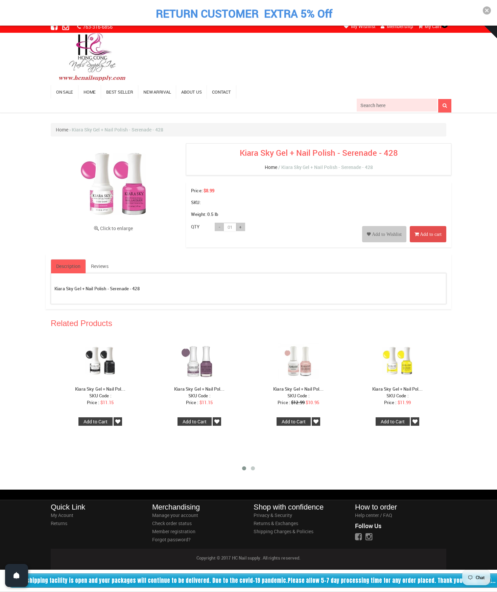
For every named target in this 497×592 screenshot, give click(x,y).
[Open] (16, 575)
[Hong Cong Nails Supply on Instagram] (66, 26)
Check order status (172, 523)
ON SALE (64, 92)
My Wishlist (363, 26)
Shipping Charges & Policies (283, 531)
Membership (399, 26)
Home (62, 129)
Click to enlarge (116, 228)
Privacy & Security (273, 515)
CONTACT (221, 92)
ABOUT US (191, 92)
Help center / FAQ (373, 515)
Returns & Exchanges (276, 523)
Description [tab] (68, 266)
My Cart (432, 26)
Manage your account (175, 515)
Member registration (173, 531)
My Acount (62, 515)
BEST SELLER (119, 92)
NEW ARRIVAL (157, 92)
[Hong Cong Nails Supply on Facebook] (55, 26)
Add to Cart (96, 421)
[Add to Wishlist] (384, 226)
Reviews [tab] (100, 266)
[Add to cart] (428, 226)
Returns (59, 523)
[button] (487, 10)
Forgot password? (171, 539)
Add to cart (430, 234)
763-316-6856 (97, 27)
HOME (90, 92)
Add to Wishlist (386, 234)
